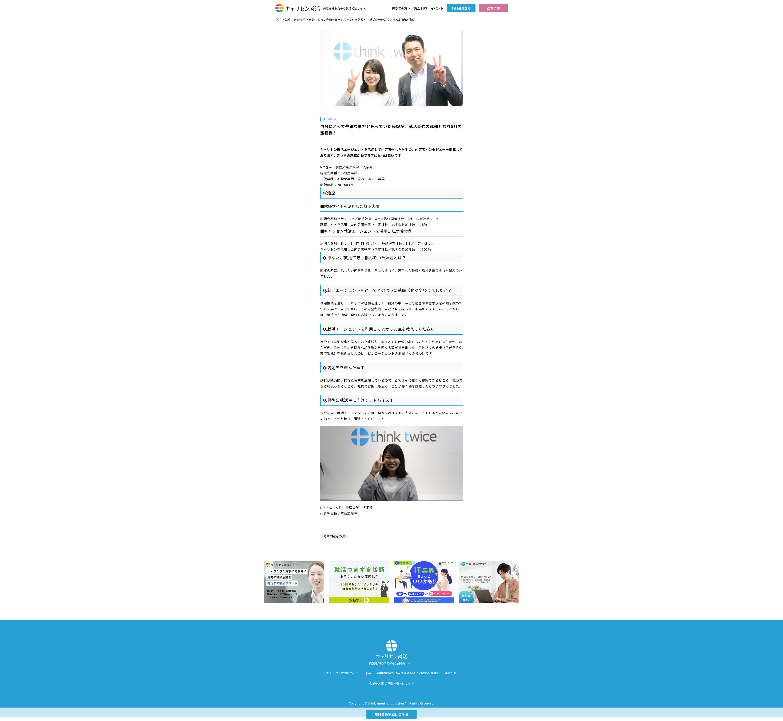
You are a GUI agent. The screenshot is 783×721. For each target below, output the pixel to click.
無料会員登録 (461, 8)
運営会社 (451, 673)
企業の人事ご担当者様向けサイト (391, 684)
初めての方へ (401, 8)
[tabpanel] (294, 582)
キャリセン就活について (342, 673)
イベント (437, 8)
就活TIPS (420, 8)
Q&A (368, 673)
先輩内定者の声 (334, 536)
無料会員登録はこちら (391, 714)
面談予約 (493, 8)
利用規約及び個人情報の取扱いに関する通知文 (408, 673)
